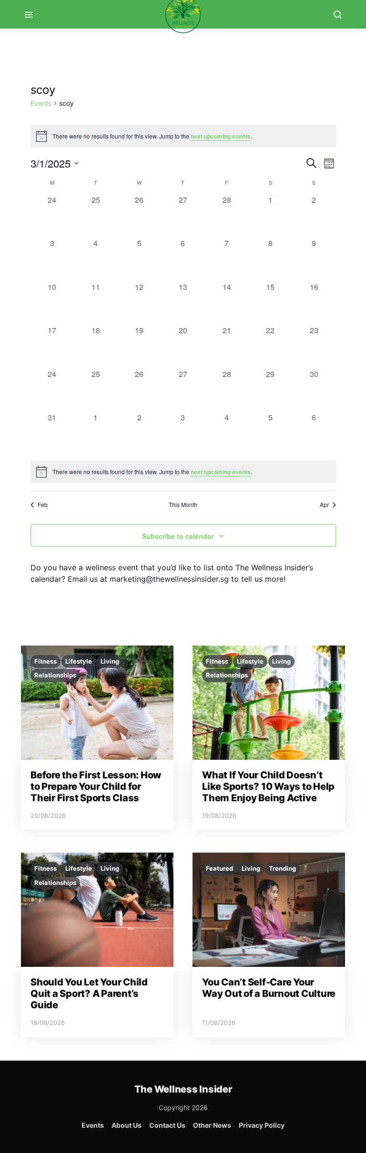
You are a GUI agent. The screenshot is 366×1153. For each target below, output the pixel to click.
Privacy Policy (262, 1125)
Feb (43, 504)
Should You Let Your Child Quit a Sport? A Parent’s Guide (89, 993)
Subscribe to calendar (178, 536)
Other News (212, 1125)
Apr (324, 504)
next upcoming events (221, 136)
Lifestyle (78, 661)
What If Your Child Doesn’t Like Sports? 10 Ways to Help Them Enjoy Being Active (268, 786)
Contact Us (167, 1125)
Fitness (45, 661)
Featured (219, 868)
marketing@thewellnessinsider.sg (169, 579)
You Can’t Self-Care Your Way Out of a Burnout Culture (269, 987)
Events (40, 103)
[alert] (183, 471)
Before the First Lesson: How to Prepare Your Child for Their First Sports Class (95, 786)
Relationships (55, 675)
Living (110, 661)
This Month (183, 504)
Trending (282, 868)
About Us (127, 1125)
